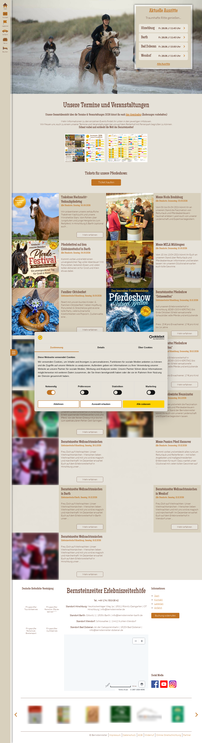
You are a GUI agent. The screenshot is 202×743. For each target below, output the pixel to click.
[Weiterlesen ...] (35, 216)
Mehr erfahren (90, 234)
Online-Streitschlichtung (168, 735)
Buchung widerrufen (165, 615)
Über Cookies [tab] (145, 347)
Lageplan (5, 26)
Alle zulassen (143, 404)
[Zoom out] (136, 641)
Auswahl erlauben (101, 404)
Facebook (155, 684)
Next (196, 714)
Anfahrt (5, 35)
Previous (16, 714)
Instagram (172, 684)
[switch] (84, 392)
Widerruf (149, 735)
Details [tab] (101, 347)
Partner (187, 735)
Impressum (115, 735)
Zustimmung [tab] (56, 347)
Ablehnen (58, 404)
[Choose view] (142, 684)
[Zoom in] (142, 641)
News (5, 43)
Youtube (164, 684)
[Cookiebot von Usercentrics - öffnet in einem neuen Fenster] (151, 337)
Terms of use (123, 690)
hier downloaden (133, 114)
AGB (140, 735)
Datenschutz (129, 735)
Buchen (5, 52)
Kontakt (5, 17)
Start (5, 9)
